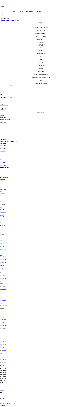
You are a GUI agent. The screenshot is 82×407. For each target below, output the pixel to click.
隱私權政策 (45, 395)
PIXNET (35, 395)
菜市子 (2, 6)
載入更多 (2, 104)
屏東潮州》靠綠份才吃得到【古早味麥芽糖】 (12, 20)
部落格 (3, 15)
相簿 (2, 14)
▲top (1, 102)
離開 (4, 405)
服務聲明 (49, 395)
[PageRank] (2, 390)
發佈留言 (2, 109)
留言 (7, 97)
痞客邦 (6, 97)
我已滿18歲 (2, 405)
